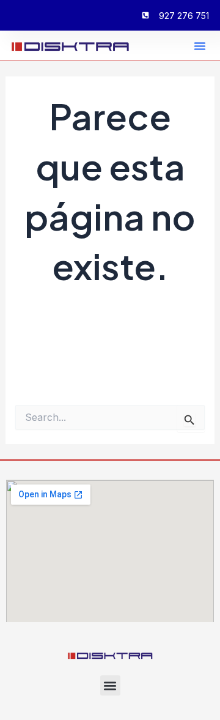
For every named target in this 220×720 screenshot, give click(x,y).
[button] (200, 46)
